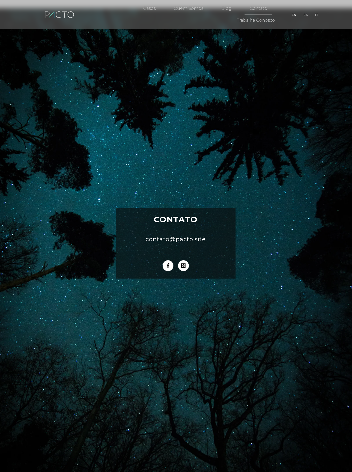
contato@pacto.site (176, 239)
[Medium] (183, 265)
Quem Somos (188, 8)
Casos (149, 8)
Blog (226, 8)
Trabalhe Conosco (256, 20)
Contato (258, 8)
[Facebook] (168, 265)
